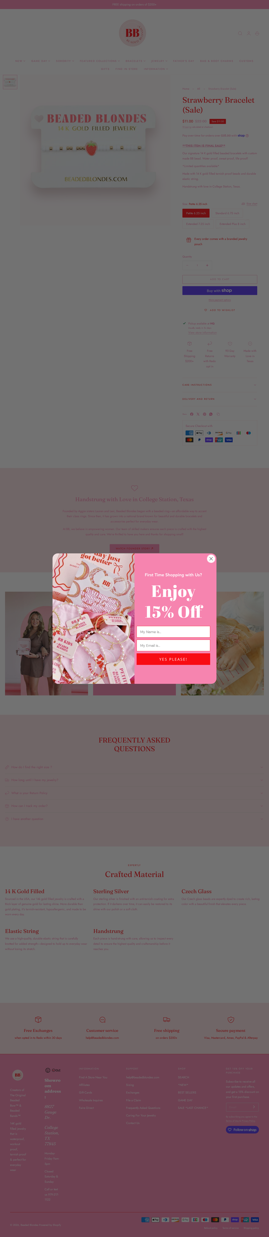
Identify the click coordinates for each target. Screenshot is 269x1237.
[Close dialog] (211, 558)
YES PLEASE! (173, 659)
